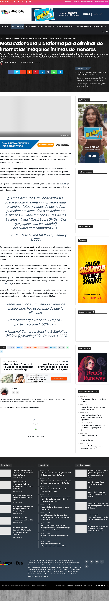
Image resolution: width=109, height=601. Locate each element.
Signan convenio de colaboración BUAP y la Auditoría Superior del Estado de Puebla (91, 79)
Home (2, 38)
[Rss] (30, 2)
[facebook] (11, 72)
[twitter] (17, 72)
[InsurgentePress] (14, 8)
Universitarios (17, 424)
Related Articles (7, 408)
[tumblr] (48, 72)
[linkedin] (42, 72)
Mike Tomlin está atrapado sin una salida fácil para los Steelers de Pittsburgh (18, 366)
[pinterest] (36, 72)
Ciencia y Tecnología (12, 38)
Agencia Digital (60, 586)
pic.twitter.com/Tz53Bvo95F (35, 324)
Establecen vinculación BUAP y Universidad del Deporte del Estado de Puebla (92, 73)
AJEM (7, 63)
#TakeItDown (35, 202)
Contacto (68, 1)
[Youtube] (22, 2)
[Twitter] (18, 2)
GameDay (43, 586)
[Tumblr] (26, 2)
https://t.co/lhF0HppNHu (44, 320)
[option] (11, 424)
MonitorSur (78, 586)
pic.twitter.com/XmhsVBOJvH (35, 228)
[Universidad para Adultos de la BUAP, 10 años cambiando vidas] (60, 418)
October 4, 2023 (55, 336)
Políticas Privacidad (87, 1)
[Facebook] (14, 2)
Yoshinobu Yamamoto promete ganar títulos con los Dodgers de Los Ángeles (52, 366)
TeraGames (70, 586)
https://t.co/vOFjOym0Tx (47, 219)
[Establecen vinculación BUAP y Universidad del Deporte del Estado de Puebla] (11, 418)
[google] (23, 72)
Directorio (76, 1)
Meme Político (87, 586)
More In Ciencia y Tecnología (27, 408)
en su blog (64, 184)
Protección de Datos (101, 1)
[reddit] (29, 72)
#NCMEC (57, 198)
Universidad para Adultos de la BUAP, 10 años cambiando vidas (92, 85)
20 (91, 478)
